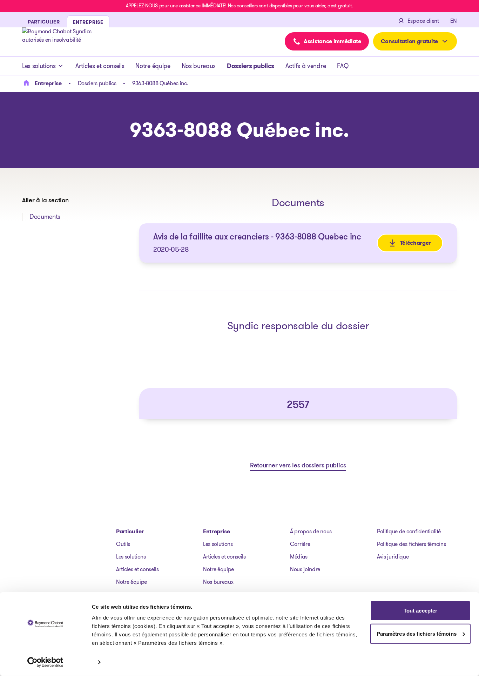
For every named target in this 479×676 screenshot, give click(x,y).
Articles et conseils (99, 65)
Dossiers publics (250, 65)
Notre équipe (152, 65)
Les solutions (39, 65)
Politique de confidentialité (409, 531)
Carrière (300, 544)
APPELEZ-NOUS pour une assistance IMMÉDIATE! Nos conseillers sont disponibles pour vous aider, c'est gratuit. (239, 5)
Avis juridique (393, 557)
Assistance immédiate (332, 41)
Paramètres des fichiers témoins (417, 633)
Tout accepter (420, 611)
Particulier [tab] (44, 21)
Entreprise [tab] (88, 22)
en (453, 21)
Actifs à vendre (305, 65)
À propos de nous (311, 531)
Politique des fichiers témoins (411, 544)
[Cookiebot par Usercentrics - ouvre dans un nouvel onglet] (45, 662)
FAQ (342, 65)
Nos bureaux (199, 65)
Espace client (423, 21)
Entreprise (216, 531)
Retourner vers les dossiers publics (298, 466)
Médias (299, 557)
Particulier (130, 531)
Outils (123, 544)
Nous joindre (305, 569)
